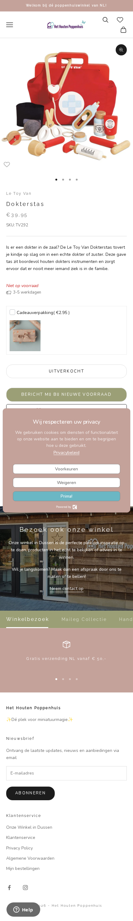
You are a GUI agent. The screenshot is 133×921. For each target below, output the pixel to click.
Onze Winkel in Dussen (29, 827)
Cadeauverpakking (43, 313)
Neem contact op (67, 588)
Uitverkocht (66, 371)
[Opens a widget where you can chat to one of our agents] (23, 910)
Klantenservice (20, 837)
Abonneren (30, 793)
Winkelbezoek (27, 619)
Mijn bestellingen (23, 868)
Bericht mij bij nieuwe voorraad (66, 394)
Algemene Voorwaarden (30, 858)
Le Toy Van (19, 193)
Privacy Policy (19, 848)
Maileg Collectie (84, 619)
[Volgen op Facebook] (9, 887)
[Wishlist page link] (120, 20)
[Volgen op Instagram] (25, 887)
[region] (66, 654)
